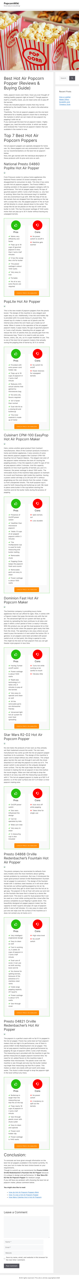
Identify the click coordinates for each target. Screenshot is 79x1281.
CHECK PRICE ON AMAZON (27, 293)
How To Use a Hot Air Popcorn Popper (23, 1195)
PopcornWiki (11, 3)
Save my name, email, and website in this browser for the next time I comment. (27, 1258)
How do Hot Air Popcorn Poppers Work (24, 1192)
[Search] (72, 78)
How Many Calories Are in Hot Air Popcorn (25, 1197)
